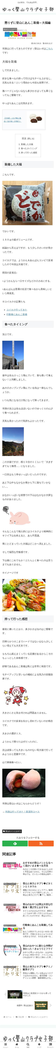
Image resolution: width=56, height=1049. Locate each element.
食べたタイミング (29, 148)
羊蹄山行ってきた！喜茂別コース (22, 811)
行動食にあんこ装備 (16, 314)
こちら (49, 48)
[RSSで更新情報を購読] (41, 843)
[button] (50, 618)
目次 (24, 138)
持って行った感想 (29, 152)
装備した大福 (27, 144)
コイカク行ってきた (16, 310)
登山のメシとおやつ (13, 831)
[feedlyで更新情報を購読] (15, 843)
